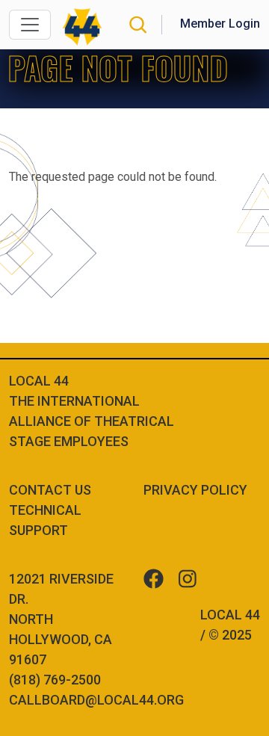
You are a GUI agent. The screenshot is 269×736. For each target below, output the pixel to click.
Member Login (220, 23)
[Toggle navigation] (30, 25)
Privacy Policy (195, 490)
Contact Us (50, 490)
